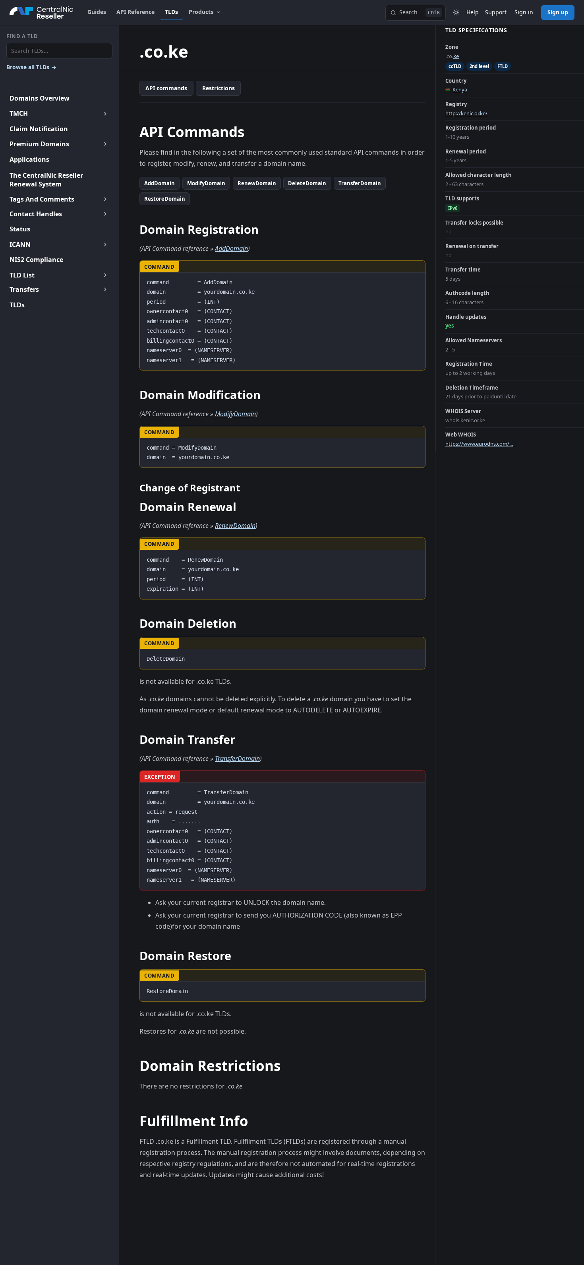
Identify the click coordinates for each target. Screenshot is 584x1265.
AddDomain (159, 183)
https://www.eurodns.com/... (479, 443)
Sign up (557, 12)
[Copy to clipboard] (415, 281)
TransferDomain (359, 183)
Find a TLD (22, 36)
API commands (166, 88)
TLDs (171, 12)
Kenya (460, 89)
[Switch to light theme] (456, 12)
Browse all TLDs (31, 67)
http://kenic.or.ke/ (466, 113)
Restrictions (218, 88)
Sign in (523, 12)
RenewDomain (257, 183)
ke (456, 56)
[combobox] (59, 51)
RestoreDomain (164, 198)
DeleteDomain (307, 183)
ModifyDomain (206, 183)
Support (496, 12)
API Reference (135, 12)
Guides (96, 12)
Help (472, 12)
